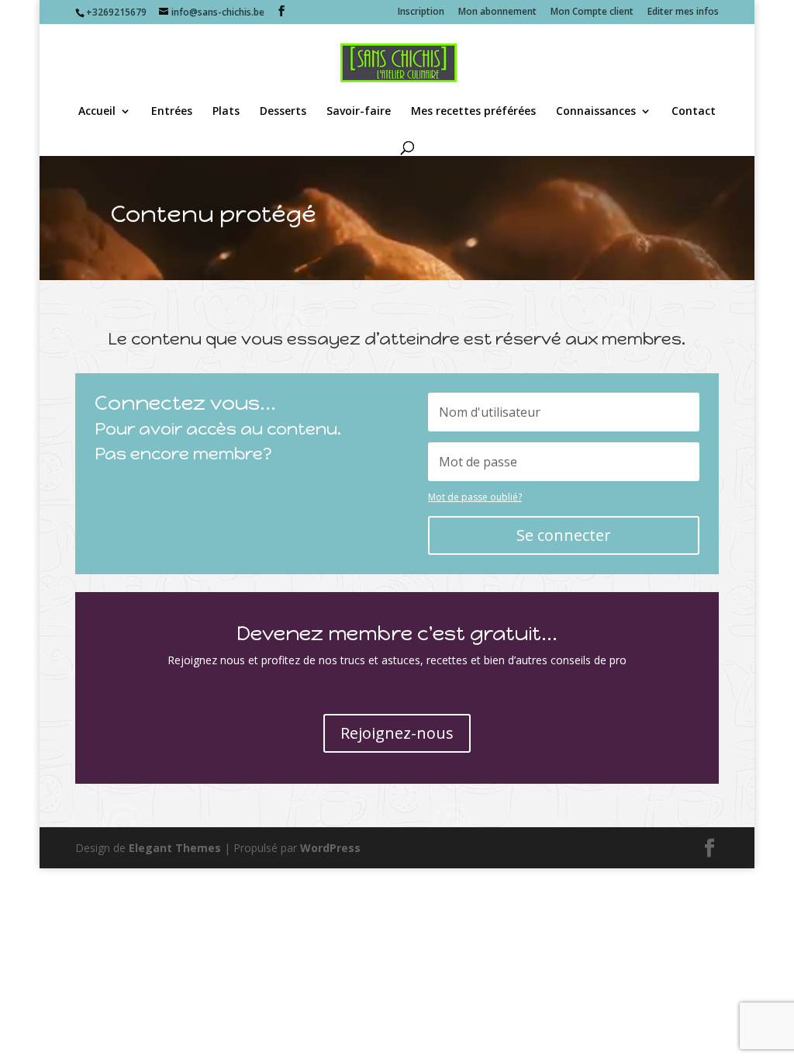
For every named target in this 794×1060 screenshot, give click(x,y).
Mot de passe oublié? (475, 497)
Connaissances (596, 112)
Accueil (97, 112)
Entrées (171, 112)
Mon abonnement (497, 12)
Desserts (283, 112)
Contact (693, 112)
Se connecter (563, 535)
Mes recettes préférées (473, 112)
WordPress (330, 847)
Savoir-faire (358, 112)
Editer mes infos (683, 12)
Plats (226, 112)
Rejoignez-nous (397, 732)
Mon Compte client (592, 12)
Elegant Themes (175, 847)
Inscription (421, 12)
